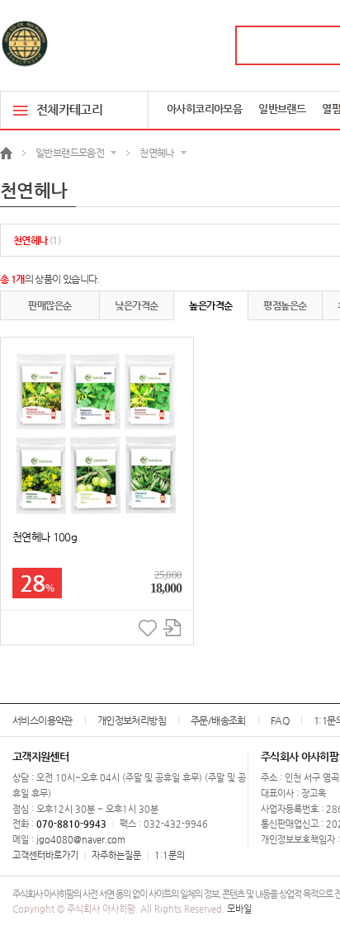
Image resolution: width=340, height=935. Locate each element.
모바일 (239, 909)
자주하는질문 (116, 855)
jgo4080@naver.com (80, 839)
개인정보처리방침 (131, 720)
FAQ (280, 720)
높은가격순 (210, 305)
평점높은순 (284, 305)
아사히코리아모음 (204, 108)
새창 (172, 627)
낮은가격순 (136, 305)
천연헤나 (36, 240)
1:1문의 (169, 855)
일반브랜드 (281, 108)
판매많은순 (49, 305)
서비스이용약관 (42, 720)
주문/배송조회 (218, 720)
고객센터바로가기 (45, 855)
